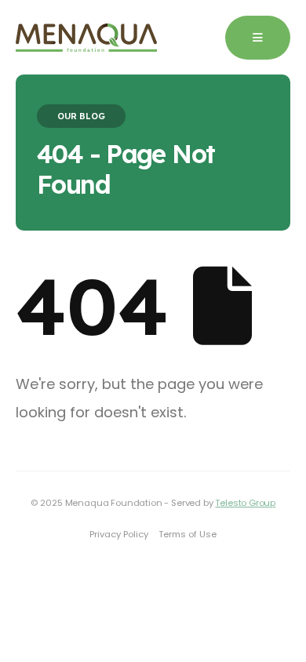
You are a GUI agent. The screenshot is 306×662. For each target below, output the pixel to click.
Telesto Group (245, 503)
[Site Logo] (86, 38)
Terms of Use (187, 534)
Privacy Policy (118, 534)
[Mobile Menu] (257, 38)
